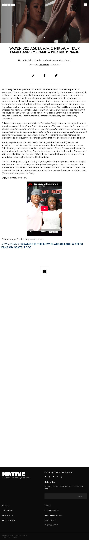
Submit (80, 496)
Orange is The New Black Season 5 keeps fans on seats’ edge (42, 245)
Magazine (7, 510)
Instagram (49, 477)
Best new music (53, 515)
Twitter (53, 477)
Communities (51, 510)
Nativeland (8, 520)
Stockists (7, 515)
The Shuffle (51, 525)
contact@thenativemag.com (58, 472)
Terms (15, 537)
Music (47, 506)
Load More (44, 459)
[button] (44, 37)
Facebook (45, 477)
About (5, 506)
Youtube (61, 477)
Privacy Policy (6, 537)
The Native (44, 65)
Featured (49, 520)
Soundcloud (57, 477)
